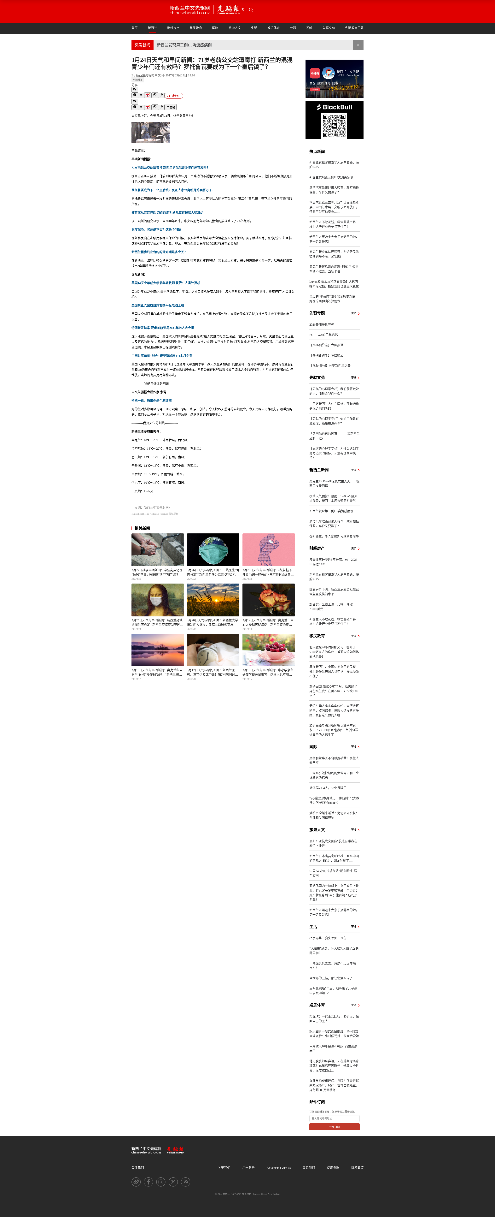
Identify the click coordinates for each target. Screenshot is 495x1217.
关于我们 (224, 1167)
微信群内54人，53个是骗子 (327, 788)
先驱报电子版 (354, 28)
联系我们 (309, 1167)
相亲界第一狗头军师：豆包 (327, 938)
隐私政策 (357, 1167)
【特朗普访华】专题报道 (326, 355)
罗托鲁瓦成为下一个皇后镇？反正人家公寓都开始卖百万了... (172, 190)
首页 (134, 28)
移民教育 (196, 28)
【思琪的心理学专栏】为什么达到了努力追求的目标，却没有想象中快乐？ (334, 453)
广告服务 (248, 1167)
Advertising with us (279, 1167)
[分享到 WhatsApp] (155, 95)
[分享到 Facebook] (134, 95)
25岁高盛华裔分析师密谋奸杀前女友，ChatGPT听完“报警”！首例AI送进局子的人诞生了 (333, 730)
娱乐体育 (273, 28)
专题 (293, 28)
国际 (215, 28)
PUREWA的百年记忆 (323, 334)
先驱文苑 (329, 28)
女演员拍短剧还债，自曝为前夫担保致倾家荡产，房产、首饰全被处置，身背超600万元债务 (334, 1085)
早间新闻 (137, 80)
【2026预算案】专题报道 (326, 345)
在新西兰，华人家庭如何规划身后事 (334, 536)
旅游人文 (235, 28)
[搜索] (250, 9)
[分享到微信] (134, 89)
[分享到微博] (148, 95)
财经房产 (173, 28)
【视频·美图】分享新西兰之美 (330, 365)
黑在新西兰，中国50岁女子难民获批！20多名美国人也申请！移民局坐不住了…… (334, 671)
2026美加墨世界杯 (321, 324)
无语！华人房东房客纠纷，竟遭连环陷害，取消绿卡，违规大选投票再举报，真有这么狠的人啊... (334, 710)
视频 (309, 28)
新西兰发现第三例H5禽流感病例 (184, 45)
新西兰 (152, 28)
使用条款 (333, 1167)
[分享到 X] (141, 95)
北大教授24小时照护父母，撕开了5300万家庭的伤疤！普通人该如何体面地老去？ (334, 652)
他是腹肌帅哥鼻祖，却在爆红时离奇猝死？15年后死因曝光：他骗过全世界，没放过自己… (334, 1066)
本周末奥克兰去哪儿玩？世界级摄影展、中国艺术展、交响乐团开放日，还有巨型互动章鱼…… (334, 207)
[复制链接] (161, 95)
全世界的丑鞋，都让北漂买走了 (331, 978)
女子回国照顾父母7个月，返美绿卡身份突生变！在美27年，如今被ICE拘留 (333, 691)
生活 (254, 28)
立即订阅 (334, 1127)
